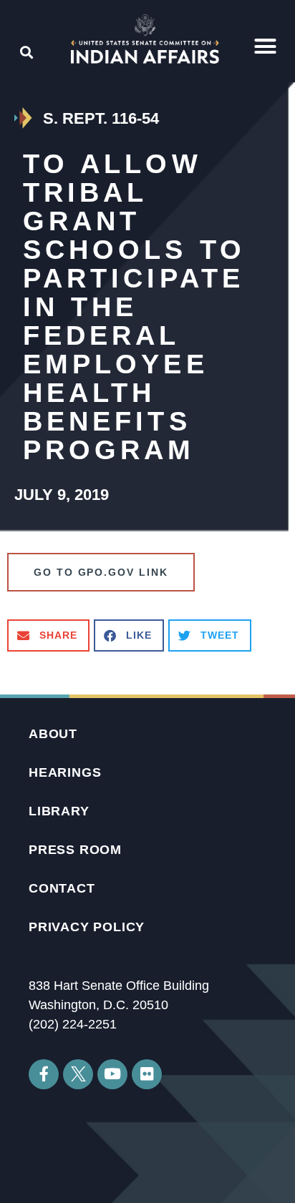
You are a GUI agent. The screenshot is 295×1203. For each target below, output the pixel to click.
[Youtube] (112, 1074)
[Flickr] (147, 1074)
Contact (62, 888)
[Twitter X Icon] (78, 1074)
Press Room (75, 850)
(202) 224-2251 (73, 1024)
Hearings (65, 772)
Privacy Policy (87, 927)
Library (59, 811)
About (53, 734)
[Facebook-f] (44, 1074)
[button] (266, 46)
